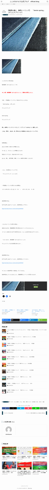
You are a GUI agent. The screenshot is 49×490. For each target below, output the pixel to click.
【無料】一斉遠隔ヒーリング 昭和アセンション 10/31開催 (19, 363)
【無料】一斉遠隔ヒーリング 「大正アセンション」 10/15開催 (20, 370)
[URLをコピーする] (43, 408)
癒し (37, 401)
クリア (12, 401)
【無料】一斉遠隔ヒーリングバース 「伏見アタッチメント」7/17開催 (22, 336)
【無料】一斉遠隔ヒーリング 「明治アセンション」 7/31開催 (20, 390)
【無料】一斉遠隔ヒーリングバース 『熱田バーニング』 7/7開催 (20, 343)
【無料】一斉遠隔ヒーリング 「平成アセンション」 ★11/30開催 (20, 356)
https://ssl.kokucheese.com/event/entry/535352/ (12, 208)
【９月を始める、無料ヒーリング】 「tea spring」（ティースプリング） (38, 311)
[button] (5, 408)
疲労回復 (33, 401)
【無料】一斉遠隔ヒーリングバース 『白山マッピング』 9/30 (20, 350)
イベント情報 (5, 14)
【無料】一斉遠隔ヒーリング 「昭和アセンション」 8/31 (19, 376)
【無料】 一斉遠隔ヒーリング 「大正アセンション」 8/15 (19, 383)
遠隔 (43, 401)
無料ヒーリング (28, 401)
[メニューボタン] (1, 1)
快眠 (24, 401)
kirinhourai (9, 434)
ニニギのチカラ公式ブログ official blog (24, 1)
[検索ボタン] (47, 1)
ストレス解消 (16, 401)
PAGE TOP (46, 474)
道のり (40, 401)
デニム (21, 401)
